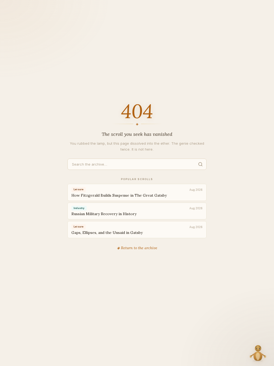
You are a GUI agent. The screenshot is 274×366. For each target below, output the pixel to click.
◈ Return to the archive (137, 247)
